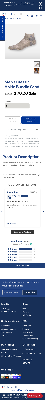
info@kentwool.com (33, 353)
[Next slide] (43, 211)
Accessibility (27, 335)
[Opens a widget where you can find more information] (35, 396)
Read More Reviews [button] (22, 232)
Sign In (3, 352)
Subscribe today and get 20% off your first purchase (20, 284)
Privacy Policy (6, 332)
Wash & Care (27, 332)
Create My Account (9, 349)
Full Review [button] (11, 223)
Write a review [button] (22, 265)
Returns (25, 329)
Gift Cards (26, 315)
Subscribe (30, 292)
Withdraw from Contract (11, 356)
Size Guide (26, 326)
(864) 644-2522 (31, 349)
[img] (12, 192)
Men (24, 309)
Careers (4, 335)
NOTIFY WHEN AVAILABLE (31, 120)
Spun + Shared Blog (30, 339)
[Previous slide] (2, 211)
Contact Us (5, 326)
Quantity (8, 101)
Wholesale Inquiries (8, 329)
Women (25, 312)
